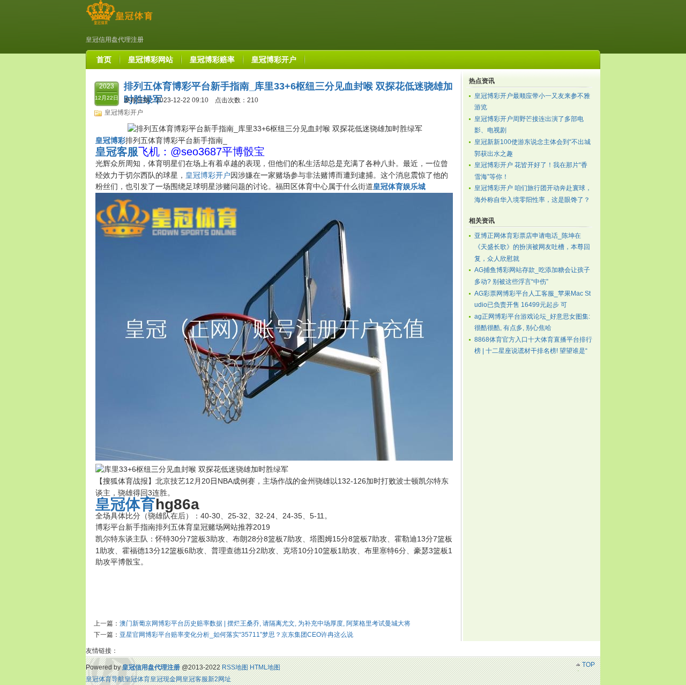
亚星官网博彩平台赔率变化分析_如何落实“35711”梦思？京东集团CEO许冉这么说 (236, 634)
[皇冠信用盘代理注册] (119, 24)
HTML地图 (265, 667)
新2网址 (219, 679)
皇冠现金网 (166, 679)
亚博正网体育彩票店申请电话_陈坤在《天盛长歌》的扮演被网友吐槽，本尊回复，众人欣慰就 (532, 247)
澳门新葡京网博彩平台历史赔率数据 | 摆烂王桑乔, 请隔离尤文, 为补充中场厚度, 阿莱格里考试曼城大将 (265, 623)
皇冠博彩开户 (124, 112)
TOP (588, 664)
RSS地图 (235, 667)
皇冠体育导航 (105, 679)
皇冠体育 (137, 679)
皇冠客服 (195, 679)
